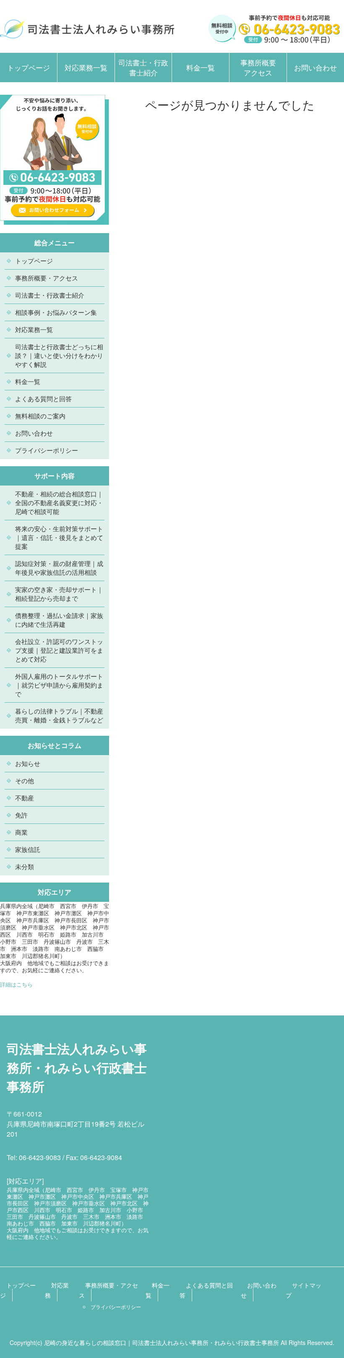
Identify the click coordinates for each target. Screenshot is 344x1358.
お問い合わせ (315, 67)
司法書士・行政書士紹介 (143, 67)
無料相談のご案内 (40, 415)
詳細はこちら (16, 984)
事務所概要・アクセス (46, 277)
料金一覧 (200, 67)
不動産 (24, 797)
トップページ (28, 67)
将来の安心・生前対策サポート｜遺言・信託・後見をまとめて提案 (59, 537)
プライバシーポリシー (46, 450)
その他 (24, 780)
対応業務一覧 (86, 67)
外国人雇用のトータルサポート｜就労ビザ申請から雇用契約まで (59, 685)
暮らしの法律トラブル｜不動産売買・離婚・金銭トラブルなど (59, 715)
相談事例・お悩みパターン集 (56, 312)
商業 (21, 832)
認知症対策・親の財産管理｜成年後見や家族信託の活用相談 (59, 567)
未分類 (24, 866)
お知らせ (27, 763)
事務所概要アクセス (258, 67)
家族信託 (27, 849)
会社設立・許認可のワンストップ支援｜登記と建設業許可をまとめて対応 (59, 650)
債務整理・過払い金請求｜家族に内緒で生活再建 (59, 619)
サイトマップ (303, 1290)
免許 (21, 814)
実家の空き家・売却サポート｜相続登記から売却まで (59, 593)
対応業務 (57, 1290)
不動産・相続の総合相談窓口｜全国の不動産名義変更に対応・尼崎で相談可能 (59, 502)
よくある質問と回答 (43, 398)
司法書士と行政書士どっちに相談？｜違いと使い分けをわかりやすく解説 (59, 355)
